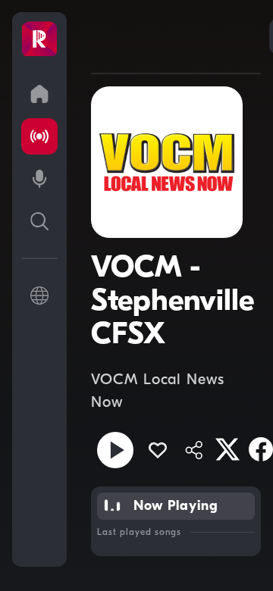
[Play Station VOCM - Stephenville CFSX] (115, 450)
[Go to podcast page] (39, 179)
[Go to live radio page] (39, 136)
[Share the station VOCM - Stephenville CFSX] (194, 450)
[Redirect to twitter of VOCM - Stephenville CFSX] (227, 449)
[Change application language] (39, 295)
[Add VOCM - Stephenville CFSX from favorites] (158, 450)
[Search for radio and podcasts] (39, 221)
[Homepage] (39, 39)
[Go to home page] (39, 94)
